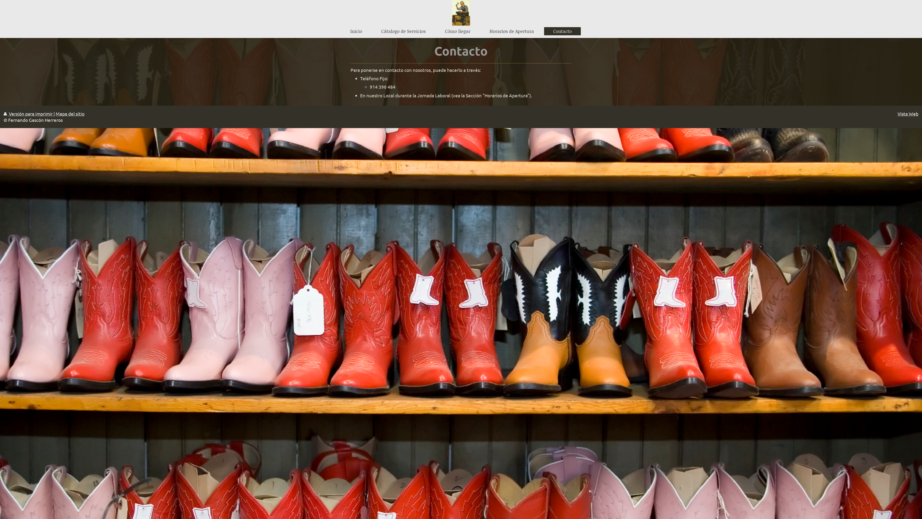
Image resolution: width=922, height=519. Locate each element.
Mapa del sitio (70, 114)
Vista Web (908, 114)
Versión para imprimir (31, 114)
